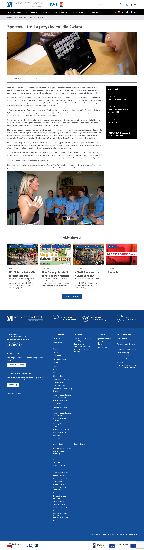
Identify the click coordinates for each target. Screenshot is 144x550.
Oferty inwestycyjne (124, 353)
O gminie (120, 362)
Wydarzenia (57, 355)
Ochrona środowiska (102, 347)
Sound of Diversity (59, 439)
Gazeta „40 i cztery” (59, 386)
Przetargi (56, 468)
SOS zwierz (30, 12)
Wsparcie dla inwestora (60, 521)
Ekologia (55, 346)
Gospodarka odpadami (103, 339)
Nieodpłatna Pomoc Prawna (62, 508)
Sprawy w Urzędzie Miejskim (62, 448)
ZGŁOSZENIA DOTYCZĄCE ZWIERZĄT (83, 340)
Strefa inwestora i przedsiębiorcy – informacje (126, 340)
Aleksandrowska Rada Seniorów (60, 419)
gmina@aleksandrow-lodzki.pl (18, 340)
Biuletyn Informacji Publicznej (59, 452)
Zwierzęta (56, 352)
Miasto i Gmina (24, 247)
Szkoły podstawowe (59, 373)
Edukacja (55, 363)
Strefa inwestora (60, 12)
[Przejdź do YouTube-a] (14, 345)
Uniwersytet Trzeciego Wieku (60, 425)
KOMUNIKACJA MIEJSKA (60, 359)
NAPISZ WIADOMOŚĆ (16, 365)
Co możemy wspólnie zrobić (126, 356)
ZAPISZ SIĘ (13, 385)
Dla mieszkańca (14, 12)
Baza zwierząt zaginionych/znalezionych (82, 345)
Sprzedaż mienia (58, 484)
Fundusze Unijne (58, 501)
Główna (9, 17)
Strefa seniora (57, 404)
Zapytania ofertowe (59, 493)
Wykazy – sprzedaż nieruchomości (59, 488)
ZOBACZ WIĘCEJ (72, 296)
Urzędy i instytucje (59, 465)
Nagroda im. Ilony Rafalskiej (126, 349)
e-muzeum (56, 436)
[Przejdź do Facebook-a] (9, 345)
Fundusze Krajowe (59, 505)
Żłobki (55, 367)
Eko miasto (44, 12)
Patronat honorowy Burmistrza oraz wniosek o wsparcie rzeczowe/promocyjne (62, 514)
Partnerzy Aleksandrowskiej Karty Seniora (62, 414)
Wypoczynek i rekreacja (61, 379)
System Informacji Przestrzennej (59, 461)
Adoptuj (76, 355)
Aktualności (18, 17)
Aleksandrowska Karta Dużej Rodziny (62, 390)
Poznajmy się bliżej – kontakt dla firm (126, 345)
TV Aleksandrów (58, 382)
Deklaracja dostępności (15, 394)
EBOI (54, 457)
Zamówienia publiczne (60, 473)
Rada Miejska (92, 12)
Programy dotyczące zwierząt (81, 350)
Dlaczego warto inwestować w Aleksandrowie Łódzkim (126, 366)
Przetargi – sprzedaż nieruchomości (60, 480)
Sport (33, 247)
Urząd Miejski (77, 12)
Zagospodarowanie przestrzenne (59, 497)
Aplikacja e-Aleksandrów (61, 429)
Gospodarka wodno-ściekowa (102, 343)
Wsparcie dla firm (123, 359)
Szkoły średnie (58, 376)
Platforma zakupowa (60, 476)
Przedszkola (57, 370)
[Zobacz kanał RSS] (19, 345)
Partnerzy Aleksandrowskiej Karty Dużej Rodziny (62, 396)
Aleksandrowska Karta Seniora (60, 409)
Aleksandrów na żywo (60, 432)
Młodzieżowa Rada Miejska (62, 400)
